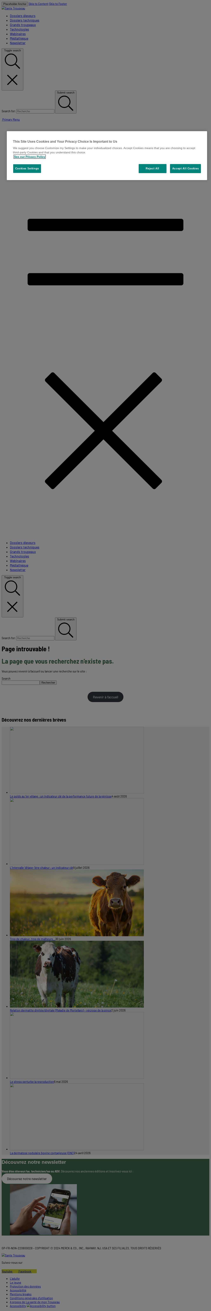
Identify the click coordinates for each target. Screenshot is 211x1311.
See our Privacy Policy (29, 156)
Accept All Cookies (185, 168)
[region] (107, 155)
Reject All (152, 168)
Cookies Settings (27, 168)
